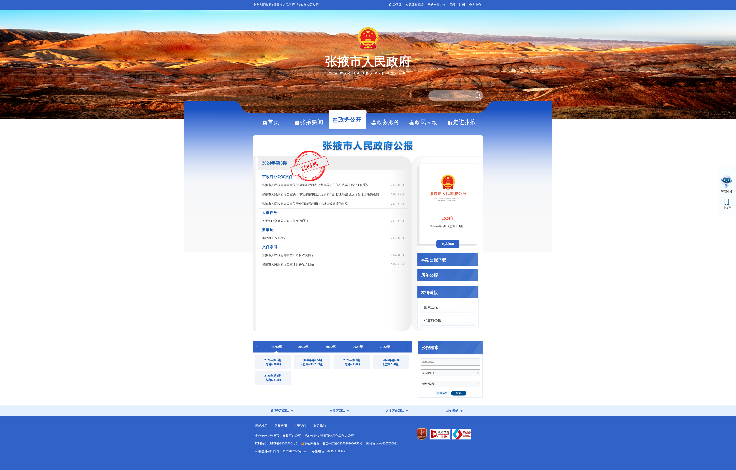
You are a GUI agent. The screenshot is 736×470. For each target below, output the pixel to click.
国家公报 (431, 307)
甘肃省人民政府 (284, 4)
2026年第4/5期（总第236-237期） (312, 362)
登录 (452, 4)
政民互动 (426, 122)
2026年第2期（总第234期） (391, 362)
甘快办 (726, 207)
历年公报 (429, 275)
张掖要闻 (311, 122)
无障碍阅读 (416, 4)
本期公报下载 (433, 259)
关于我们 (300, 425)
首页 (273, 122)
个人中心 (475, 4)
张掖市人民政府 (308, 4)
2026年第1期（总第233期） (273, 377)
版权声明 (281, 425)
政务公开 (349, 119)
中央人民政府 (262, 4)
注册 (462, 4)
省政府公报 (432, 320)
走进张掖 (464, 122)
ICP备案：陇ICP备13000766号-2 (276, 443)
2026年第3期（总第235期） (352, 362)
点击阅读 (448, 244)
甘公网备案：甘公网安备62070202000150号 (333, 443)
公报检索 (430, 347)
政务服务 (388, 122)
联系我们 (320, 425)
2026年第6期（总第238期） (273, 362)
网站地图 (261, 425)
